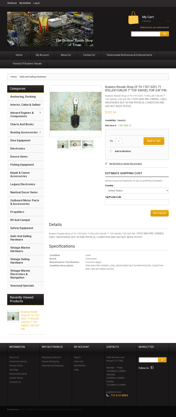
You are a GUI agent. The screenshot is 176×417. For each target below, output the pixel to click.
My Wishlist (25, 3)
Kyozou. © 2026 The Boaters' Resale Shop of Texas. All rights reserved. (51, 409)
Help (76, 369)
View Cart (78, 361)
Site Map (13, 369)
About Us (14, 357)
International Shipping (52, 365)
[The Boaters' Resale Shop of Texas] (50, 29)
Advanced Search (18, 373)
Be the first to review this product (125, 163)
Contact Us (14, 382)
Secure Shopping (50, 361)
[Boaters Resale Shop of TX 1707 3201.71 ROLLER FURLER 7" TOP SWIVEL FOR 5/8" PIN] (63, 139)
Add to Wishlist (123, 151)
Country (109, 185)
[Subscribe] (162, 359)
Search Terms (16, 378)
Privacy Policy (16, 365)
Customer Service (18, 361)
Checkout (12, 3)
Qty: (111, 141)
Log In (37, 3)
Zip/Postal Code (113, 197)
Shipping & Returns (51, 357)
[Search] (164, 33)
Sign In (77, 357)
